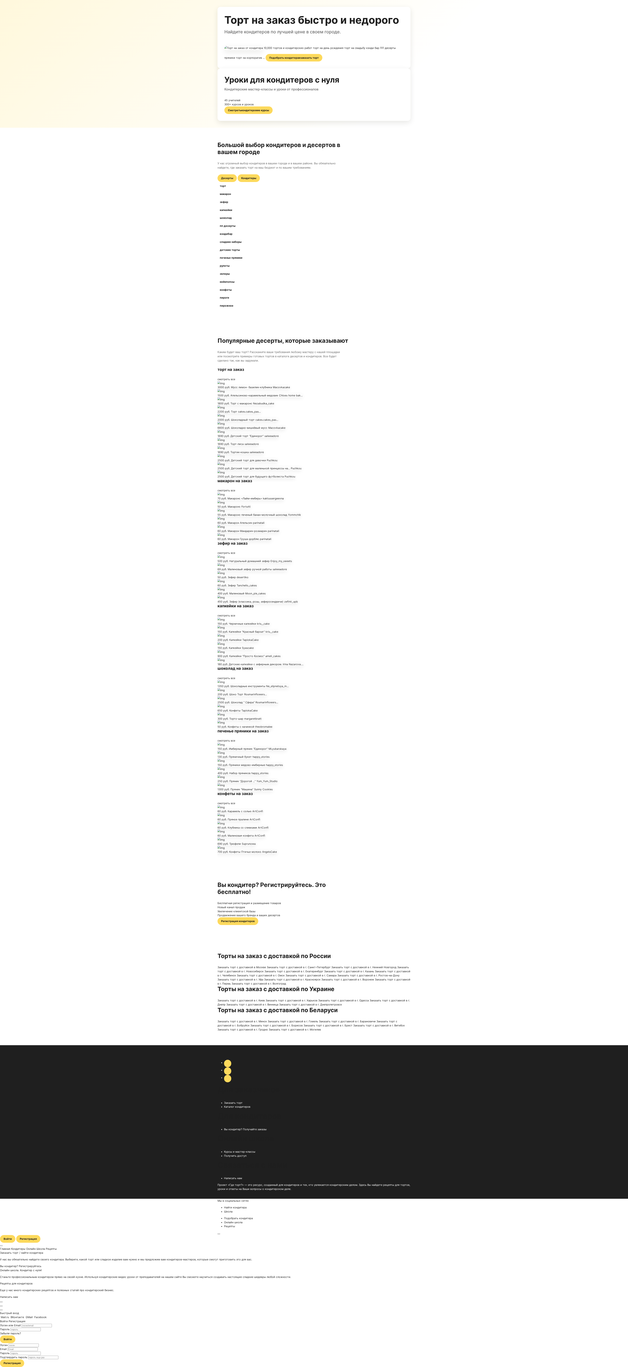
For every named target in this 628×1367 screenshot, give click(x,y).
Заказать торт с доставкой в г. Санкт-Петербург (299, 967)
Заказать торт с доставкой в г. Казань (349, 971)
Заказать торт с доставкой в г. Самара (311, 975)
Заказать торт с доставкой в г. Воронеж (347, 979)
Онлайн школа (233, 1222)
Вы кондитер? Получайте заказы (245, 1129)
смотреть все (226, 379)
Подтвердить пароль (13, 1357)
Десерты (227, 178)
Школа (228, 1211)
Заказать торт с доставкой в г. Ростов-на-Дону (368, 975)
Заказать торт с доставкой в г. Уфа (240, 979)
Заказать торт (233, 1102)
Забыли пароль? (10, 1333)
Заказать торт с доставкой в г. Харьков (291, 1000)
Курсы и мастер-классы (239, 1151)
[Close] (1, 1301)
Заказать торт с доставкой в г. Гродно (243, 1029)
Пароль (5, 1329)
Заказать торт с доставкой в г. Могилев (295, 1029)
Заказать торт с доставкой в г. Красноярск (292, 979)
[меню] (219, 1233)
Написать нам (233, 1178)
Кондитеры (248, 178)
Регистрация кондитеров (238, 921)
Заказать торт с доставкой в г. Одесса (343, 1000)
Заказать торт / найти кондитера (21, 1252)
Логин (4, 1345)
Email (3, 1349)
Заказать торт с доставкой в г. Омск (261, 975)
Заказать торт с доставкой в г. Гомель (293, 1021)
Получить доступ (235, 1155)
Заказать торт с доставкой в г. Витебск (379, 1025)
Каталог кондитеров (237, 1106)
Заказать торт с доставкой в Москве (242, 967)
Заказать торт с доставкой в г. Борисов (276, 1025)
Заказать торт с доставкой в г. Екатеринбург (293, 971)
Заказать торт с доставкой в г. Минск (242, 1021)
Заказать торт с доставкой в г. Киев (241, 1000)
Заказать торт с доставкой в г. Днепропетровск (310, 1004)
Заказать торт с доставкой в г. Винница (252, 1004)
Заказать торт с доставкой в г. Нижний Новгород (363, 967)
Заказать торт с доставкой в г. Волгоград (259, 983)
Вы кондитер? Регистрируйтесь (20, 1266)
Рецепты (229, 1226)
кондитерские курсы (248, 110)
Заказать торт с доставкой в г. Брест (328, 1025)
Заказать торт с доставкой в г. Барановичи (347, 1021)
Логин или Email (10, 1325)
